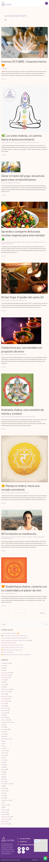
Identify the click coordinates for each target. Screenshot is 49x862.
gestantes (3, 736)
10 (24, 613)
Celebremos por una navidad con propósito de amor (12, 645)
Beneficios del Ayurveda (6, 689)
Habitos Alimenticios (5, 738)
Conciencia (6, 354)
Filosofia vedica (23, 416)
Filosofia (12, 142)
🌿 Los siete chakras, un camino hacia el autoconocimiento (14, 635)
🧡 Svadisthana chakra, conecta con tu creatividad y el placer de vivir (16, 654)
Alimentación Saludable (15, 242)
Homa (2, 743)
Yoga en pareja (4, 812)
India (16, 142)
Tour (2, 802)
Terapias (3, 797)
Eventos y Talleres (11, 300)
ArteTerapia (4, 679)
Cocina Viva (3, 703)
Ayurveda (3, 686)
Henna (2, 741)
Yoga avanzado (4, 809)
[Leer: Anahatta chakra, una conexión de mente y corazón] (17, 389)
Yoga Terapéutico (16, 182)
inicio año (3, 748)
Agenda (3, 668)
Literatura (19, 142)
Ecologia (3, 715)
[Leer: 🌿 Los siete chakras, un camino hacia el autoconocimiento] (24, 108)
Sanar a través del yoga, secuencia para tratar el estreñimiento (14, 638)
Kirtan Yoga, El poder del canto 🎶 (22, 297)
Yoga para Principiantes (6, 816)
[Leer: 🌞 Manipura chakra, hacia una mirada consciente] (24, 458)
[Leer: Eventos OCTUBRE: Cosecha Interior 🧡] (24, 42)
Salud (27, 492)
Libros (2, 757)
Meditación (32, 142)
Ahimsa (3, 670)
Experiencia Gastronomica (7, 243)
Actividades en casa (5, 663)
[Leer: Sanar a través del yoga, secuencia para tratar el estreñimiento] (10, 166)
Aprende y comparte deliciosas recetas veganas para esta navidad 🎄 (23, 235)
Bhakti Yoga (3, 694)
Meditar (37, 142)
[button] (45, 858)
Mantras (28, 142)
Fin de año (15, 354)
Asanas (5, 182)
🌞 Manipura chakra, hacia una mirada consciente (12, 649)
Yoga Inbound (4, 814)
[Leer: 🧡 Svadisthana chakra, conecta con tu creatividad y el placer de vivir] (14, 570)
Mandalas (24, 142)
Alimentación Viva (5, 677)
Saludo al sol (4, 788)
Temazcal (3, 795)
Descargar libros (4, 710)
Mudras (38, 536)
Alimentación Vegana (25, 242)
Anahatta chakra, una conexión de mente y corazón (12, 647)
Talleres (42, 536)
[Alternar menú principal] (46, 3)
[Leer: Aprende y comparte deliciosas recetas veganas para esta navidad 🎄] (24, 214)
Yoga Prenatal (4, 821)
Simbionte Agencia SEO (43, 859)
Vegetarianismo (4, 805)
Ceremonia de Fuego (5, 696)
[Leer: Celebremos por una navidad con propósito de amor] (21, 330)
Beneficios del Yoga (9, 416)
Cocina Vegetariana (5, 242)
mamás (2, 762)
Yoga (2, 142)
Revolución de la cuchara (6, 783)
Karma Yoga (3, 753)
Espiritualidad (7, 142)
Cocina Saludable (34, 242)
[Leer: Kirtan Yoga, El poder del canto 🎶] (24, 278)
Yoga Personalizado (5, 819)
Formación (18, 536)
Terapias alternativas (5, 538)
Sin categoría (4, 68)
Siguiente (43, 613)
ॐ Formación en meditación (18, 533)
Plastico (3, 779)
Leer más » (3, 78)
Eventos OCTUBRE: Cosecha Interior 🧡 (10, 633)
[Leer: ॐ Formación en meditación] (21, 519)
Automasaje (4, 684)
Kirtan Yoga (3, 300)
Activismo (3, 665)
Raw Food (3, 781)
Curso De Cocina (41, 242)
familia (10, 354)
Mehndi (2, 774)
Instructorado (22, 492)
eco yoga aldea (4, 712)
